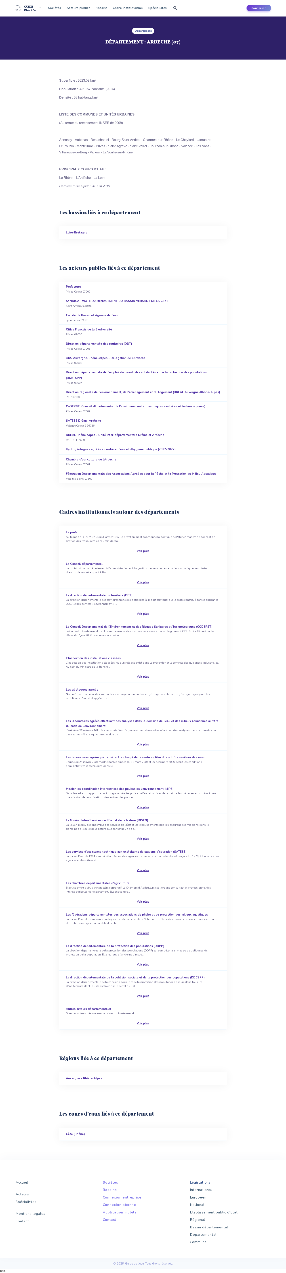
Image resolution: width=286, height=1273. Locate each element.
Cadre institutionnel (128, 8)
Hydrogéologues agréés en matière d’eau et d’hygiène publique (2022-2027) (121, 449)
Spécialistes (157, 8)
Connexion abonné (119, 1205)
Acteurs (22, 1194)
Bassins (101, 8)
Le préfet (140, 541)
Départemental (203, 1234)
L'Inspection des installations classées (142, 667)
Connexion (258, 8)
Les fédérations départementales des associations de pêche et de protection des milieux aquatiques (142, 924)
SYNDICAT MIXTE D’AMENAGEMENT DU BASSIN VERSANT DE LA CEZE (117, 303)
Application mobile (120, 1212)
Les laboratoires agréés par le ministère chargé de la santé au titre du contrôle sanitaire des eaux (135, 766)
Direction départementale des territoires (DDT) (99, 346)
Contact (22, 1221)
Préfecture (78, 289)
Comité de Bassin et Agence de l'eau (92, 317)
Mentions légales (30, 1213)
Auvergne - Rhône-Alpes (84, 1078)
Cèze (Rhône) (75, 1134)
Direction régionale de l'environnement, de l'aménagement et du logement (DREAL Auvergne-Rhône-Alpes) (143, 394)
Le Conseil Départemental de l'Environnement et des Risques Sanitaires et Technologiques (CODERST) (140, 636)
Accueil (22, 1182)
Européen (198, 1197)
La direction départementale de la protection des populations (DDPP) (136, 955)
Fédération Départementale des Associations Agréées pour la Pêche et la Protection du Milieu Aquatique (141, 476)
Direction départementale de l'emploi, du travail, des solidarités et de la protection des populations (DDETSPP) (136, 377)
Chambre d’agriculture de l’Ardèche (91, 462)
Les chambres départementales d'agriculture (138, 892)
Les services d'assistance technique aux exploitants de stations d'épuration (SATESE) (142, 861)
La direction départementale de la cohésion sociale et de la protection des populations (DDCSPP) (135, 987)
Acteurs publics (78, 8)
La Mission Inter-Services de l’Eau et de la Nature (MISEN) (137, 829)
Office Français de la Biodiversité (89, 332)
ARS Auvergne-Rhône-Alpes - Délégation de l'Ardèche (105, 360)
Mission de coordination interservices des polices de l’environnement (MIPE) (141, 798)
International (201, 1190)
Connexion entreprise (122, 1197)
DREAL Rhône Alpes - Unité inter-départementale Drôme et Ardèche (115, 437)
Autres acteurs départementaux (107, 1016)
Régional (197, 1219)
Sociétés (54, 8)
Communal (199, 1242)
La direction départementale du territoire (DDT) (142, 604)
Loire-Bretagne (76, 233)
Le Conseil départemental (137, 573)
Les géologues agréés (138, 699)
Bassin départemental (209, 1227)
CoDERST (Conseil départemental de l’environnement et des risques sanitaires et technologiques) (135, 408)
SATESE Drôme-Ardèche (83, 423)
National (197, 1205)
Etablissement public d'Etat (214, 1212)
